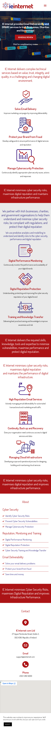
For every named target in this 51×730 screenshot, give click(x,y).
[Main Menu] (45, 5)
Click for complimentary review (25, 44)
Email (25, 653)
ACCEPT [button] (7, 724)
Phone (25, 672)
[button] (25, 37)
